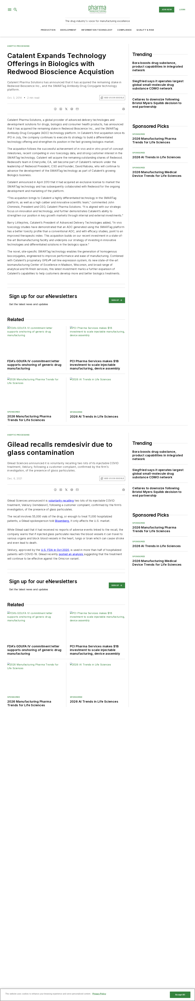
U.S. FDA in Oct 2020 (55, 549)
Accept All (180, 995)
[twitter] (66, 108)
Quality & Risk (145, 30)
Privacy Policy (99, 994)
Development (68, 30)
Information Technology (96, 30)
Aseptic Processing (18, 46)
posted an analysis (71, 554)
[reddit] (71, 108)
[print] (123, 108)
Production (48, 30)
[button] (9, 9)
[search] (15, 9)
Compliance (124, 30)
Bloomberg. (62, 520)
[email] (77, 108)
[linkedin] (60, 108)
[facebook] (55, 108)
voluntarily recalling (61, 500)
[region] (97, 995)
